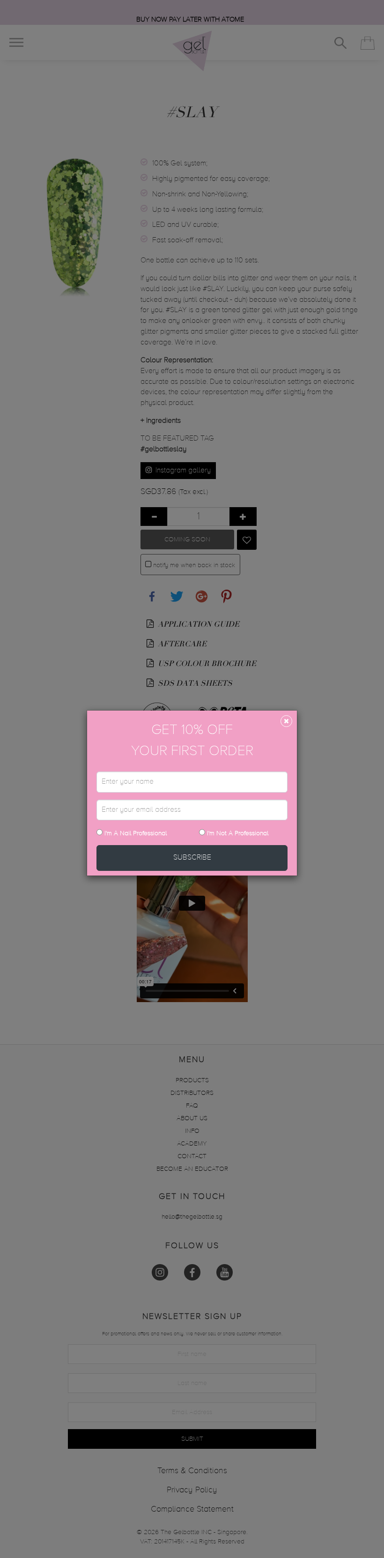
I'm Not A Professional (237, 833)
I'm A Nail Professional (135, 833)
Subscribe (192, 857)
